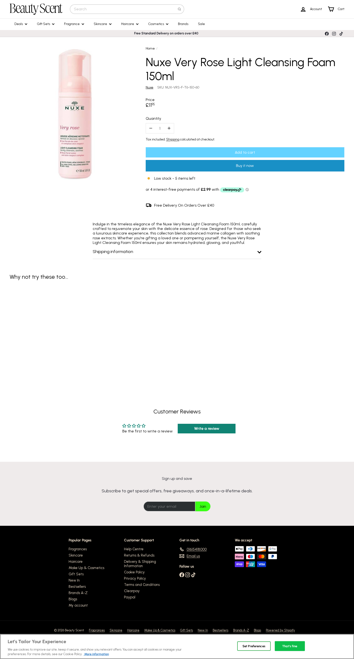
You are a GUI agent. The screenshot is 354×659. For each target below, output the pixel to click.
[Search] (179, 9)
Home (150, 49)
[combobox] (127, 9)
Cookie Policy (134, 572)
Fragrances (78, 549)
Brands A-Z (78, 593)
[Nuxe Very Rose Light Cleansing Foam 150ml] (35, 330)
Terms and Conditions (142, 585)
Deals (19, 24)
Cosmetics (156, 24)
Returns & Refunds (139, 555)
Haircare (128, 24)
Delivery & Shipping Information (140, 563)
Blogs (73, 599)
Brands (183, 24)
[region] (177, 646)
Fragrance (72, 24)
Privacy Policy (135, 578)
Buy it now (245, 165)
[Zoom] (75, 114)
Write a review (206, 428)
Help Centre (134, 549)
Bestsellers (77, 586)
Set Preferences (254, 646)
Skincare (101, 24)
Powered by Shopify (280, 630)
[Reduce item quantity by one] (151, 128)
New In (74, 580)
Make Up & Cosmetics (86, 568)
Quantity (153, 118)
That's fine (289, 646)
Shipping (172, 139)
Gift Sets (44, 24)
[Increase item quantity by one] (169, 128)
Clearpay (132, 591)
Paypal (129, 597)
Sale (201, 24)
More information (96, 654)
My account (78, 605)
